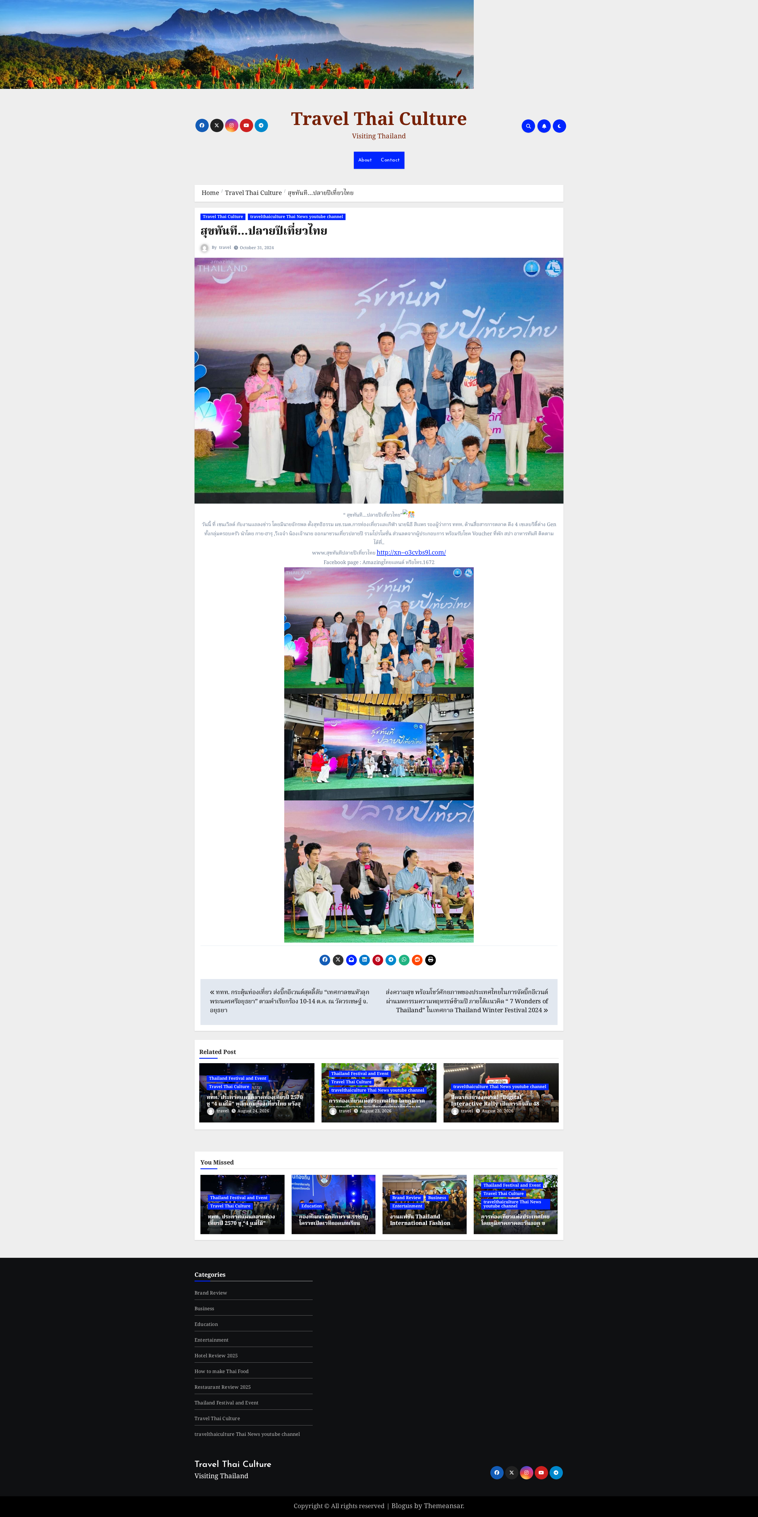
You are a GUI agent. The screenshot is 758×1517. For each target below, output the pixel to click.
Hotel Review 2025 (216, 1356)
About (365, 160)
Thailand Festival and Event (237, 1078)
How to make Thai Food (222, 1372)
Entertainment (407, 1206)
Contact (390, 160)
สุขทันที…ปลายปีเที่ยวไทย (263, 232)
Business (437, 1198)
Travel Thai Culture (379, 120)
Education (311, 1206)
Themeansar (443, 1506)
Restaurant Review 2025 (223, 1387)
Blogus (401, 1506)
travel (225, 247)
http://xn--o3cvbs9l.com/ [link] (411, 553)
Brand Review (406, 1198)
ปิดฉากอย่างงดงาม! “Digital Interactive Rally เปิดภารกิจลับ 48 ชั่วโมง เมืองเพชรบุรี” (495, 1104)
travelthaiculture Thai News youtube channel (296, 217)
